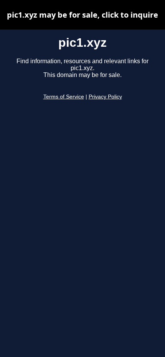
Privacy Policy (105, 97)
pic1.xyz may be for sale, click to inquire (82, 15)
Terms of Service (63, 97)
